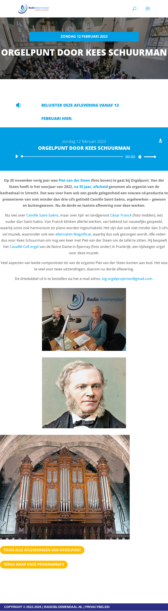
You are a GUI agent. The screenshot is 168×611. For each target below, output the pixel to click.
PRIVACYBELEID (97, 607)
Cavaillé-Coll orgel (24, 246)
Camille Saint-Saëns (42, 215)
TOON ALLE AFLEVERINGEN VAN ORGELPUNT (42, 550)
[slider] (149, 157)
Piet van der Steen (74, 180)
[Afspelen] (16, 156)
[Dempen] (140, 157)
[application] (84, 156)
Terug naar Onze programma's (34, 564)
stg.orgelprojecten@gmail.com (127, 278)
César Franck (121, 215)
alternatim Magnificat (73, 234)
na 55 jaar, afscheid (91, 186)
